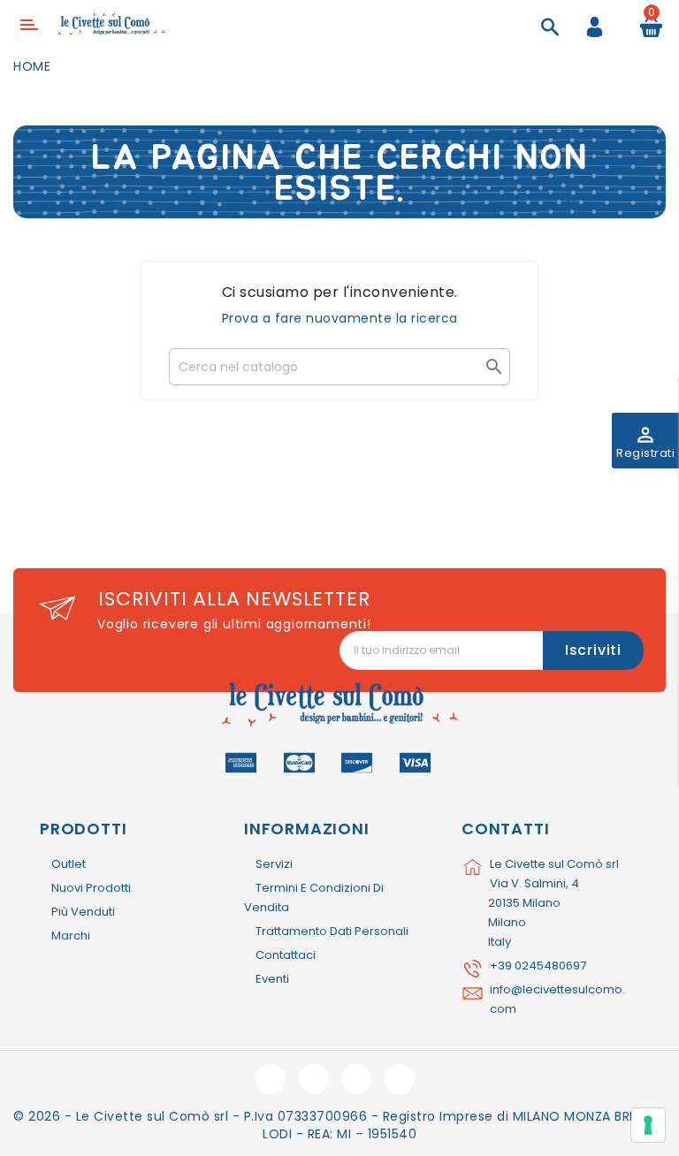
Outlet (68, 864)
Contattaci (286, 955)
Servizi (274, 864)
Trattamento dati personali (332, 931)
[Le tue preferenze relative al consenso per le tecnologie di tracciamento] (648, 1125)
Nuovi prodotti (91, 887)
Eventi (272, 978)
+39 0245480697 (538, 965)
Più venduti (83, 911)
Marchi (70, 935)
